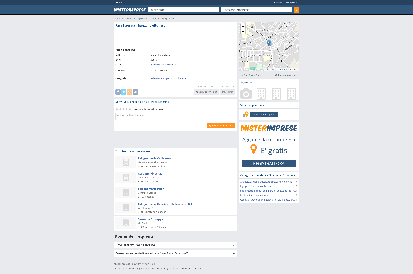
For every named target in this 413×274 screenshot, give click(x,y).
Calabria (118, 18)
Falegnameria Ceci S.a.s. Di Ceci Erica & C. (165, 204)
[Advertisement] (175, 38)
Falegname (168, 18)
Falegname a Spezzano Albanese (168, 78)
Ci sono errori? (228, 86)
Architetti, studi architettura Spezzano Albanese (266, 181)
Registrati (292, 2)
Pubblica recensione (222, 125)
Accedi (279, 2)
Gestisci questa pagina (264, 114)
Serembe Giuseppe (150, 219)
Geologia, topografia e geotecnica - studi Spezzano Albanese (272, 199)
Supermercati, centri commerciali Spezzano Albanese (269, 190)
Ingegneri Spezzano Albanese (256, 186)
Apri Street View (252, 74)
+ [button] (243, 27)
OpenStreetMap (280, 69)
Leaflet (267, 69)
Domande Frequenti (191, 268)
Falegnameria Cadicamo (154, 158)
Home (119, 2)
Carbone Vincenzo (150, 173)
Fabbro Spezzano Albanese (254, 195)
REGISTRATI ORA (268, 163)
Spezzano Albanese (148, 18)
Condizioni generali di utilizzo (142, 268)
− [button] (243, 31)
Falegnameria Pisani (151, 189)
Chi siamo (119, 268)
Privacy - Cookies (170, 268)
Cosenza (130, 18)
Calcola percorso (286, 74)
